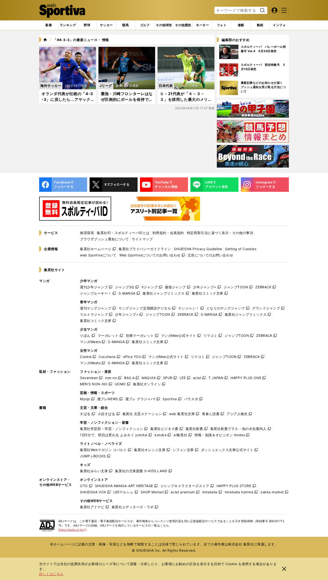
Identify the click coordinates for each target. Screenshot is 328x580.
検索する (262, 10)
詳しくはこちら (51, 574)
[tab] (87, 25)
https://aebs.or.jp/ (72, 530)
